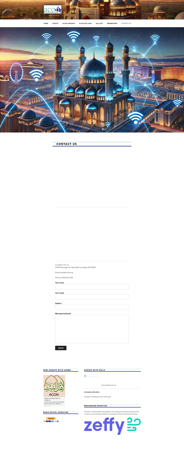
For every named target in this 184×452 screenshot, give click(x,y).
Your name (59, 283)
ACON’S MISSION (68, 23)
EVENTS (55, 23)
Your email (59, 293)
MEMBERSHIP (112, 23)
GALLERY (99, 23)
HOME (46, 23)
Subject (58, 303)
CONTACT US (126, 23)
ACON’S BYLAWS (85, 23)
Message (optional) (63, 314)
